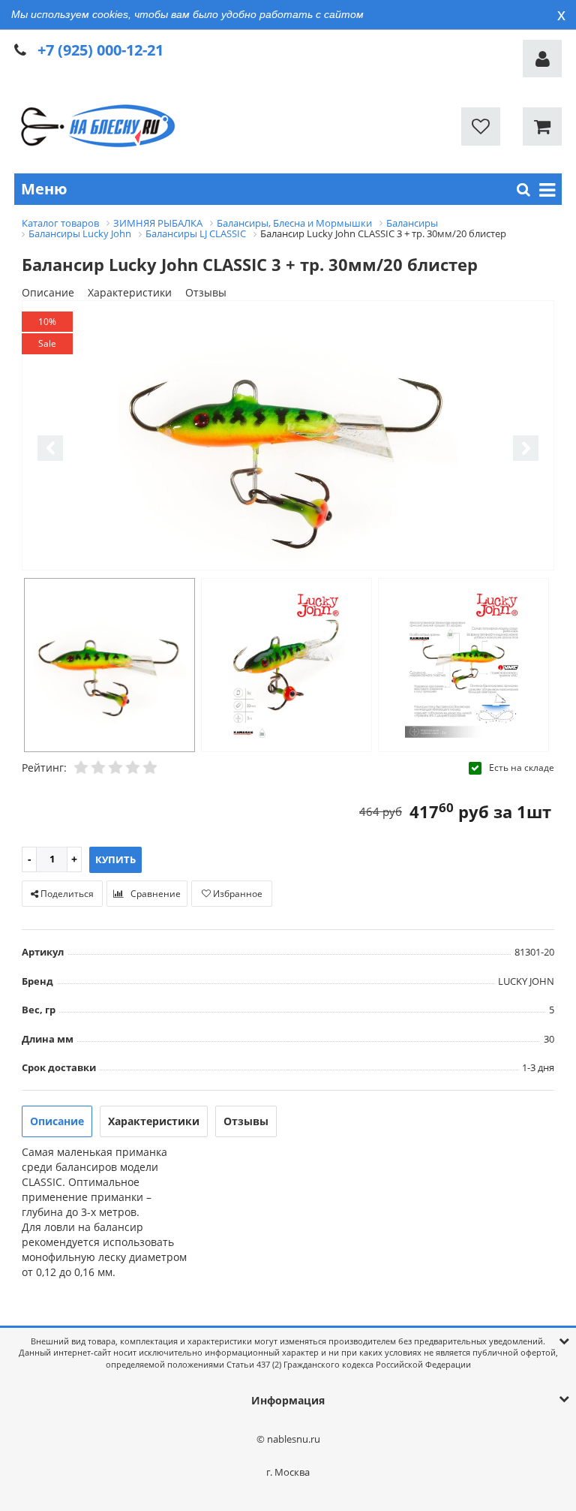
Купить (115, 859)
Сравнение (154, 893)
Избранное (236, 893)
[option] (288, 436)
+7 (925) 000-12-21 (101, 50)
